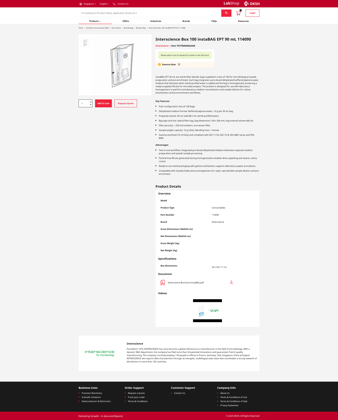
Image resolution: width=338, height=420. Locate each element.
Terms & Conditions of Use (233, 397)
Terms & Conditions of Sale (233, 401)
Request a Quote (136, 393)
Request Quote (126, 103)
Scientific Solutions (91, 397)
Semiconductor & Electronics (96, 401)
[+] (90, 102)
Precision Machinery (92, 393)
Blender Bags (141, 28)
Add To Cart (103, 103)
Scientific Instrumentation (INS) (97, 28)
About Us (225, 393)
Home (81, 28)
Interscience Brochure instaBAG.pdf (186, 282)
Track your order (136, 397)
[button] (87, 3)
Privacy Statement (229, 405)
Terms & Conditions (138, 401)
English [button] (103, 3)
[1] (90, 105)
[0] (238, 14)
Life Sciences (116, 28)
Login (252, 12)
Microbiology (128, 28)
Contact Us (179, 393)
